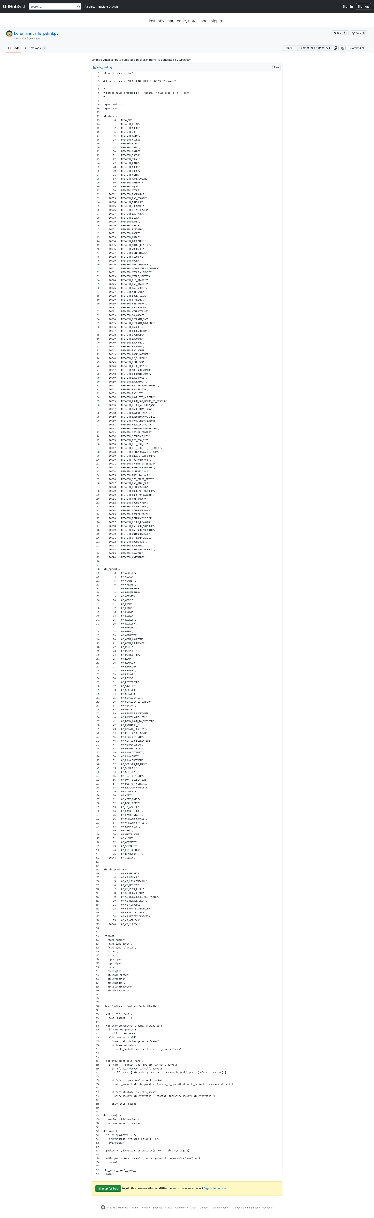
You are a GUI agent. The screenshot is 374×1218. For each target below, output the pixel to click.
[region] (187, 623)
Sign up (363, 6)
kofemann (23, 33)
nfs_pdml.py (47, 33)
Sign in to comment (216, 1188)
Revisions (37, 48)
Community (181, 1207)
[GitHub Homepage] (103, 1207)
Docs (194, 1207)
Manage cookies (221, 1207)
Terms (135, 1207)
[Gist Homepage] (14, 6)
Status (168, 1207)
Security (157, 1207)
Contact (204, 1207)
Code (15, 48)
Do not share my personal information (253, 1207)
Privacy (145, 1207)
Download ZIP (357, 47)
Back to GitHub (108, 6)
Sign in (348, 6)
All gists (90, 6)
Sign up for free (108, 1188)
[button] (335, 48)
